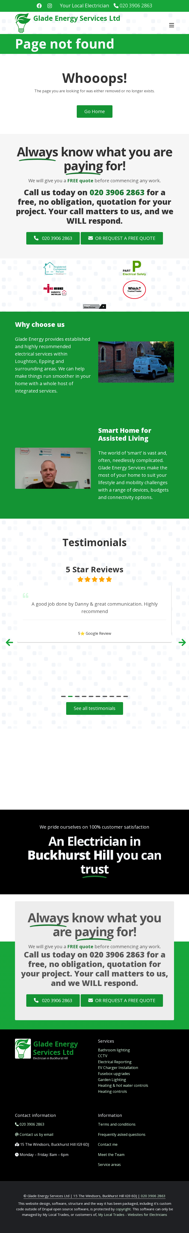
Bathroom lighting (114, 1050)
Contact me (108, 1144)
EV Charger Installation (118, 1067)
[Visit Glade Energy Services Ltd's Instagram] (49, 6)
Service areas (109, 1164)
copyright (123, 1209)
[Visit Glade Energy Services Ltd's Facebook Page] (39, 6)
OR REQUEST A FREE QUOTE (125, 238)
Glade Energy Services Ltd (76, 18)
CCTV (102, 1055)
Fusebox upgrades (114, 1073)
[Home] (23, 22)
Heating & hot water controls (123, 1085)
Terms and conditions (117, 1124)
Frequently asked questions (121, 1134)
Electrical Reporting (115, 1061)
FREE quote (80, 180)
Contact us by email (36, 1134)
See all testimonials (94, 708)
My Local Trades (110, 1214)
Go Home (94, 111)
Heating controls (112, 1091)
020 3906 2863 (136, 5)
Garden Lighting (112, 1079)
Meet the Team (111, 1154)
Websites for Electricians (147, 1214)
